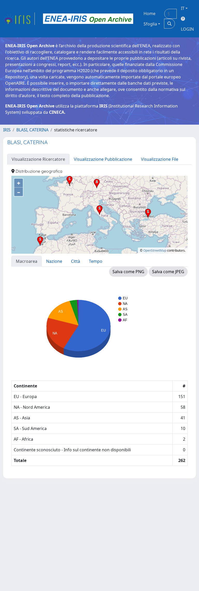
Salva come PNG (128, 271)
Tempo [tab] (95, 261)
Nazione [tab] (54, 261)
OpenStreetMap (154, 250)
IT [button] (182, 8)
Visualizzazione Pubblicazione (103, 159)
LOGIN (187, 29)
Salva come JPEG (168, 271)
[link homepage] (19, 18)
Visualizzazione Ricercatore (38, 159)
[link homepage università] (88, 18)
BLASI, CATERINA (32, 130)
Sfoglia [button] (150, 24)
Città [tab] (75, 261)
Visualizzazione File (159, 159)
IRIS (7, 130)
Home (149, 13)
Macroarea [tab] (26, 261)
